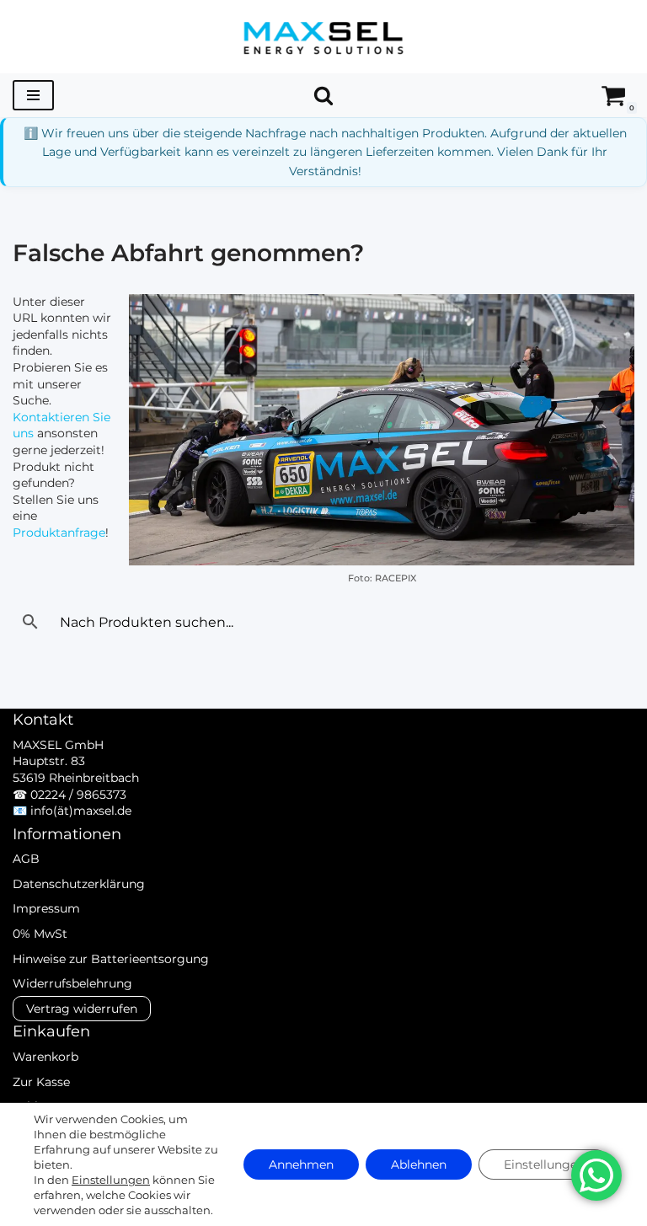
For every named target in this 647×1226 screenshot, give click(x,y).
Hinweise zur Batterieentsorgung (111, 958)
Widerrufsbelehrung (72, 983)
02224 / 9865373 (78, 794)
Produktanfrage (59, 532)
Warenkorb (45, 1056)
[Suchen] (323, 95)
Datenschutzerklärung (79, 883)
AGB (26, 858)
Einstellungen (111, 1179)
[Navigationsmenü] (33, 95)
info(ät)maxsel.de (80, 810)
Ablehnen (418, 1164)
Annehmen (301, 1164)
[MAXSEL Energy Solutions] (323, 36)
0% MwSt (40, 933)
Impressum (46, 908)
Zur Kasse (41, 1081)
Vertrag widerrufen (81, 1008)
